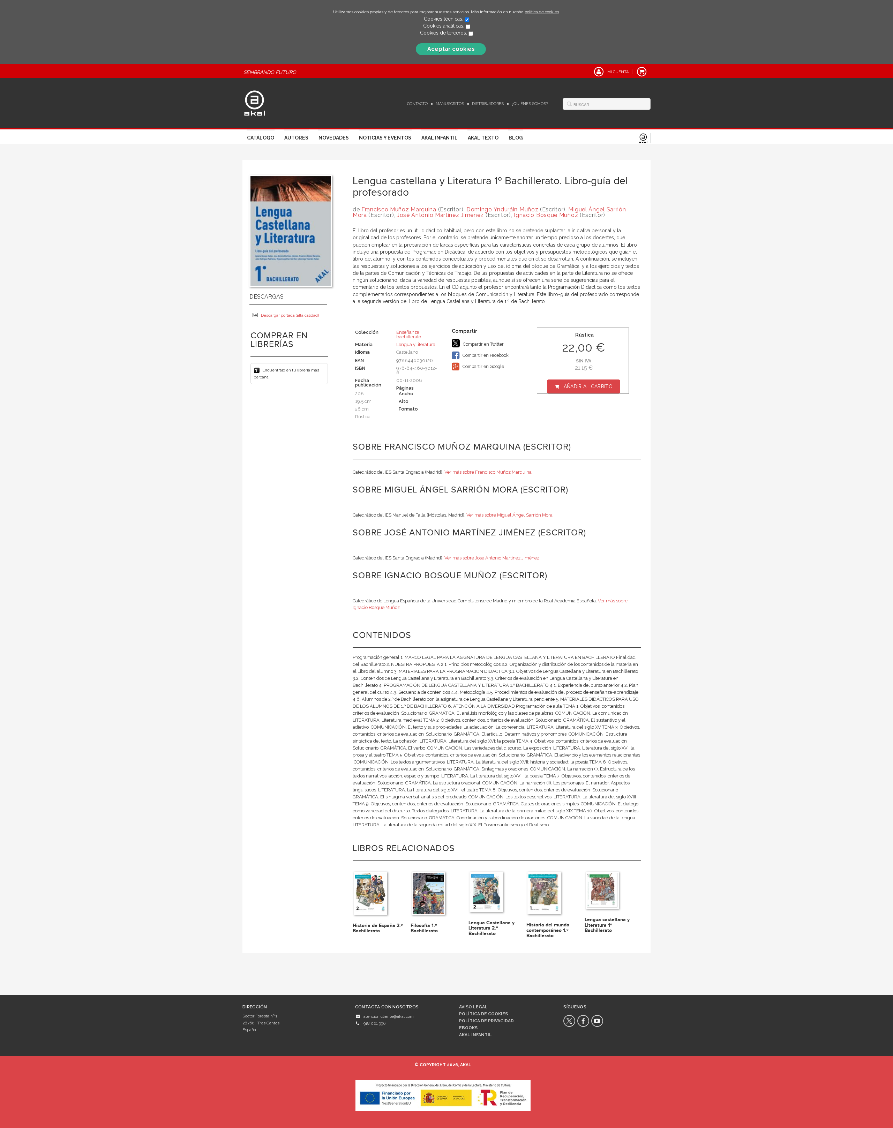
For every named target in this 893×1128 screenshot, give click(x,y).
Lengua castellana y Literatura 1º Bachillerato (607, 925)
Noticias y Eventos (385, 138)
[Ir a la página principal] (254, 102)
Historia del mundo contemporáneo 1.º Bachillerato (547, 930)
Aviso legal (473, 1007)
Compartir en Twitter (483, 344)
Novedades (333, 138)
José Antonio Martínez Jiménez (440, 215)
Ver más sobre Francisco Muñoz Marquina (488, 472)
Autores (296, 138)
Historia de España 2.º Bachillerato (378, 928)
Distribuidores (488, 103)
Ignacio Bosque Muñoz (546, 215)
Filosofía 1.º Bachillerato (424, 928)
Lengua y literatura (415, 344)
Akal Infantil (439, 138)
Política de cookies (483, 1014)
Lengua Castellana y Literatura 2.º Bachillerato (491, 928)
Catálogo (260, 138)
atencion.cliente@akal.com (388, 1016)
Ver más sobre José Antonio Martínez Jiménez (491, 558)
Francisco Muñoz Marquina (398, 209)
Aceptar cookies (451, 49)
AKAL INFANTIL (475, 1034)
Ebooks (468, 1027)
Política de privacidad (486, 1020)
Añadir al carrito (588, 386)
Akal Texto (483, 138)
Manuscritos (450, 103)
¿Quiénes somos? (530, 103)
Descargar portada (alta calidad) (290, 315)
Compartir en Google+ (483, 366)
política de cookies (542, 11)
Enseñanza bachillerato (408, 334)
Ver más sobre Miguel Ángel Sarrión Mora (509, 515)
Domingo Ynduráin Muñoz (502, 209)
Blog (516, 138)
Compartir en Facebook (485, 355)
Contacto (417, 103)
